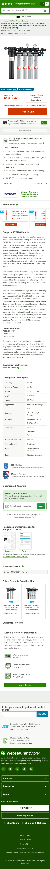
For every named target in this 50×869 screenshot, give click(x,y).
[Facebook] (17, 769)
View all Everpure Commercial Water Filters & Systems (30, 194)
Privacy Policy (31, 517)
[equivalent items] (23, 566)
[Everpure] (10, 194)
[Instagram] (3, 769)
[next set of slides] (48, 218)
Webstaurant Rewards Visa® (23, 123)
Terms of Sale (25, 836)
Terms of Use (18, 517)
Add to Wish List (25, 131)
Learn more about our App (21, 743)
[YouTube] (10, 769)
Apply (44, 123)
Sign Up (42, 714)
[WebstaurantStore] (25, 753)
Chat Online (13, 823)
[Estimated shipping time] (43, 143)
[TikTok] (24, 769)
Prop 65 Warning (11, 367)
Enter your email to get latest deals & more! (23, 708)
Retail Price (8, 95)
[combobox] (25, 10)
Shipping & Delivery (35, 823)
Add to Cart (11, 224)
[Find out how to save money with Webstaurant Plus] (2, 212)
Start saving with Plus (19, 729)
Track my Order (25, 815)
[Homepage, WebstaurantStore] (25, 3)
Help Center (25, 807)
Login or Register (25, 685)
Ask (41, 506)
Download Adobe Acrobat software (15, 557)
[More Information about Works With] (17, 204)
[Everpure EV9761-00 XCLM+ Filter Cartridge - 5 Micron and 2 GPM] (14, 218)
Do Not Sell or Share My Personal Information (25, 853)
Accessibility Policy (25, 848)
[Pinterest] (31, 769)
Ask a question (20, 33)
